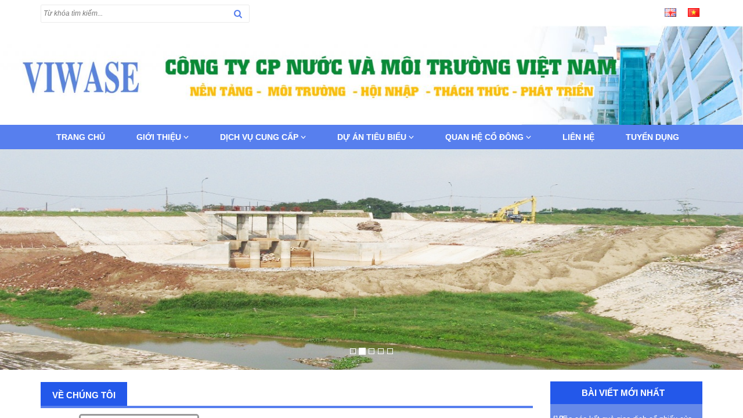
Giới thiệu (159, 137)
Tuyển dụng (652, 137)
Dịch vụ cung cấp (260, 137)
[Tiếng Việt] (693, 11)
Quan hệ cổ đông (485, 137)
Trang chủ (80, 137)
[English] (670, 11)
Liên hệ (578, 137)
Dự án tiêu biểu (373, 137)
